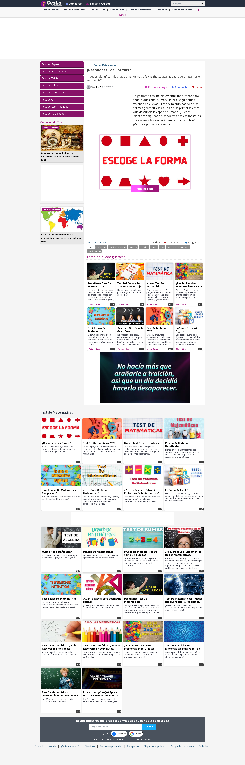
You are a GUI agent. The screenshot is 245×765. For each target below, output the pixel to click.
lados (162, 247)
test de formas (94, 251)
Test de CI (47, 99)
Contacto (39, 746)
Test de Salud (49, 85)
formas (154, 247)
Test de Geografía (51, 209)
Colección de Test (51, 122)
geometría (143, 247)
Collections (204, 746)
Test (89, 65)
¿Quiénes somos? (70, 746)
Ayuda (52, 746)
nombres (133, 247)
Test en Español (51, 64)
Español (50, 9)
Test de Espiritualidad (54, 106)
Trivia (98, 9)
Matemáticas (140, 9)
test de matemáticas (117, 247)
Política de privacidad (143, 739)
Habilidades (182, 9)
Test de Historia (50, 127)
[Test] (51, 3)
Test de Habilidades (53, 113)
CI (162, 9)
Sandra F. (96, 87)
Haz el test (145, 188)
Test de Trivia (49, 78)
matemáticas (100, 247)
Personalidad (74, 9)
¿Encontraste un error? (96, 242)
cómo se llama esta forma (178, 247)
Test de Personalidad (54, 71)
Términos (129, 739)
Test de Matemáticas (54, 92)
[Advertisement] (122, 38)
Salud (117, 9)
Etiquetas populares (154, 746)
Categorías (133, 746)
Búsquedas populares (182, 746)
